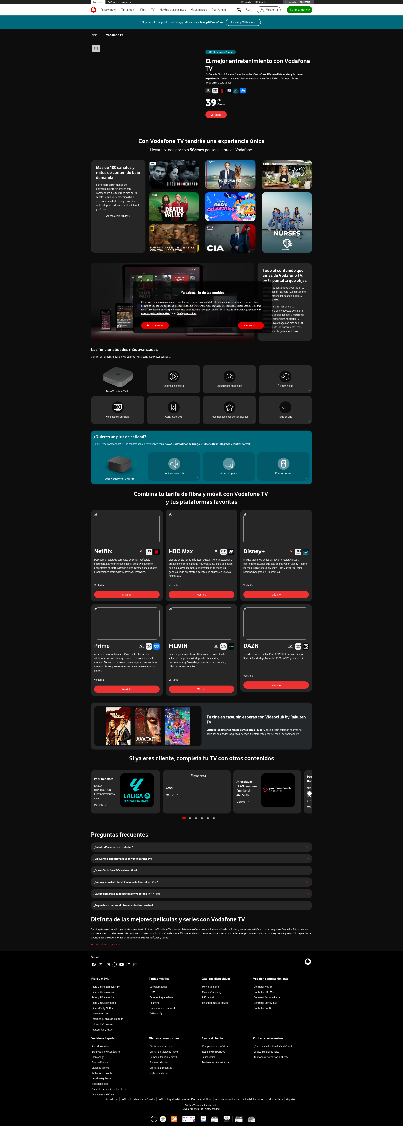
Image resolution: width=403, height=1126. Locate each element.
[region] (202, 307)
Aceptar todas (251, 325)
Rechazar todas (155, 325)
